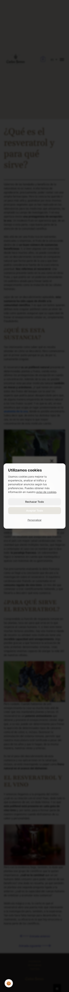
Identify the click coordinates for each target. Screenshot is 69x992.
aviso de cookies (46, 492)
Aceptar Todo (34, 510)
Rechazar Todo (34, 501)
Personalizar (35, 520)
